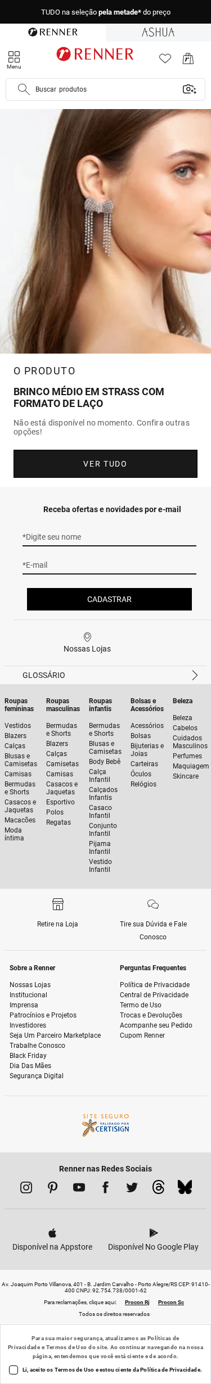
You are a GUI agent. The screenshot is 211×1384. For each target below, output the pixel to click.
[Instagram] (26, 1189)
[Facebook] (105, 1189)
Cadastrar (109, 599)
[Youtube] (79, 1189)
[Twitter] (132, 1189)
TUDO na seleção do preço (105, 12)
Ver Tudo (105, 463)
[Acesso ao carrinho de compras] (188, 61)
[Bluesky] (185, 1190)
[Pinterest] (53, 1189)
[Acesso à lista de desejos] (165, 61)
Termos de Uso (66, 1347)
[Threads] (158, 1190)
